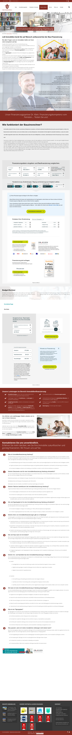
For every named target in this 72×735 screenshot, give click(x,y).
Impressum (30, 732)
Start (16, 7)
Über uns (56, 7)
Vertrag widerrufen (40, 733)
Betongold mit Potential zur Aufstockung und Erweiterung (12, 720)
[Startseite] (7, 7)
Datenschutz (37, 732)
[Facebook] (67, 732)
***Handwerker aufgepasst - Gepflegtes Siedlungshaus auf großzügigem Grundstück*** (12, 709)
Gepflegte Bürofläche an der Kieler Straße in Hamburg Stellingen (12, 714)
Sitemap (42, 732)
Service (50, 7)
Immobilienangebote (23, 7)
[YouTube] (69, 732)
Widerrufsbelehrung (32, 733)
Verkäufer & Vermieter (33, 7)
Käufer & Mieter (43, 7)
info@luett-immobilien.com (63, 722)
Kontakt (61, 7)
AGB (33, 732)
